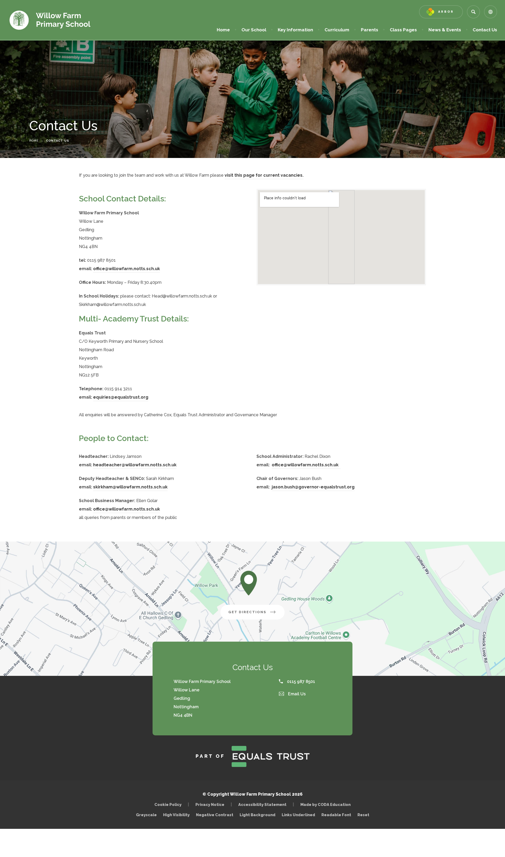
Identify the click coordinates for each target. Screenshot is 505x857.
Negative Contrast (214, 815)
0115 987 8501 (300, 681)
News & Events (444, 29)
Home (223, 29)
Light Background (257, 815)
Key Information (295, 29)
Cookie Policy (167, 804)
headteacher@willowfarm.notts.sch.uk (134, 464)
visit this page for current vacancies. (264, 175)
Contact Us (485, 29)
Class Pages (403, 29)
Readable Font (336, 815)
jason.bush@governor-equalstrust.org (313, 486)
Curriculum (337, 29)
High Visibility (176, 815)
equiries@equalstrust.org (120, 397)
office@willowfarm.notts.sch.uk (126, 268)
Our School (253, 29)
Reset (363, 815)
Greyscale (146, 815)
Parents (369, 29)
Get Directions (256, 615)
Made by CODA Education (326, 804)
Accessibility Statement (262, 804)
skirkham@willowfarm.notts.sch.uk (130, 486)
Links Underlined (298, 815)
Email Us (296, 693)
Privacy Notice (209, 804)
